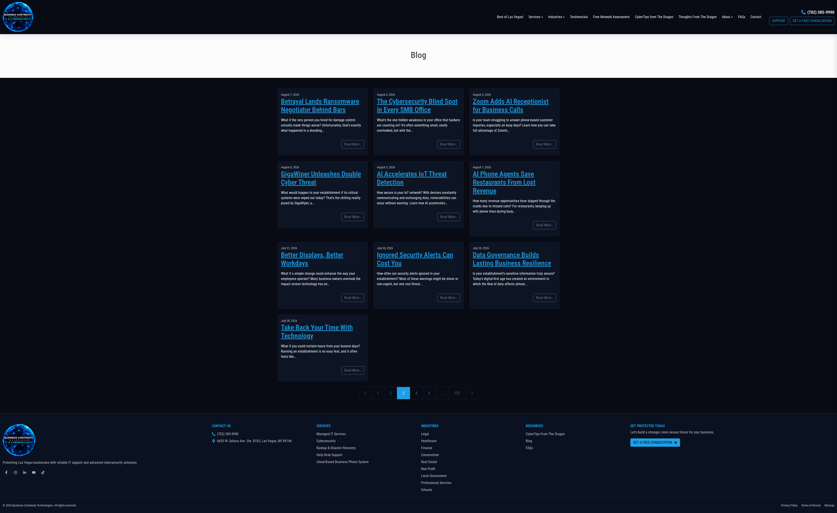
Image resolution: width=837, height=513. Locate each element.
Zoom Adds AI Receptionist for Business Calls (511, 105)
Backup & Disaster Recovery (336, 448)
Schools (426, 490)
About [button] (726, 17)
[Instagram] (15, 472)
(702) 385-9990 (820, 12)
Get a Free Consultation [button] (812, 21)
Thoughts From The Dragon (698, 17)
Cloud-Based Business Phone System (342, 462)
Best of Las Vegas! (510, 17)
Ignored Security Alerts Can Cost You (415, 259)
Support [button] (778, 21)
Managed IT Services (331, 434)
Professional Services (436, 483)
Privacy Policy (789, 505)
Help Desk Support (329, 455)
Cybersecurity (326, 441)
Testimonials (579, 17)
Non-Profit (428, 469)
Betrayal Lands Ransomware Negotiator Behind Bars (320, 105)
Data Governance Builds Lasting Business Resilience (512, 259)
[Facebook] (6, 472)
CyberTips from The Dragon (654, 17)
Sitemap (829, 505)
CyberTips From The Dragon (545, 434)
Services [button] (534, 17)
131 (457, 393)
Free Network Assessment (611, 17)
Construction (430, 455)
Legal (425, 434)
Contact (755, 17)
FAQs (741, 17)
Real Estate (429, 462)
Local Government (434, 476)
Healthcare (429, 441)
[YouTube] (33, 472)
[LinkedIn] (24, 472)
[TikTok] (43, 472)
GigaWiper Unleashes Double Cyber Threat (321, 178)
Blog (529, 441)
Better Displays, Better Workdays (312, 259)
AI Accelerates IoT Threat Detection (412, 178)
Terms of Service (811, 505)
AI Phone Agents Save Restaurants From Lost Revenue (504, 182)
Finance (426, 448)
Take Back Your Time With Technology (317, 331)
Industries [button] (555, 17)
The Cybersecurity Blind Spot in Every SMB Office (417, 105)
